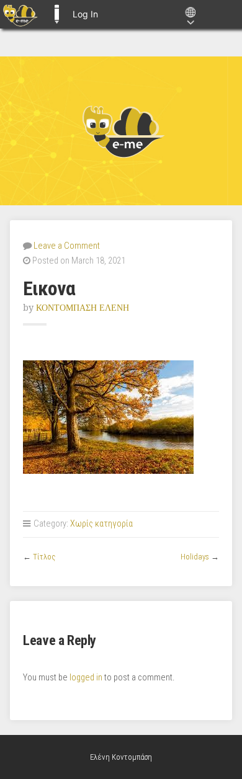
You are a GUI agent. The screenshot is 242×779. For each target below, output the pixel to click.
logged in (85, 677)
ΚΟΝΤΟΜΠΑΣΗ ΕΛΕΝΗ (82, 308)
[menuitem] (20, 14)
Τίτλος (44, 556)
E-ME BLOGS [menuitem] (56, 14)
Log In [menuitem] (85, 14)
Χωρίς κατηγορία (101, 524)
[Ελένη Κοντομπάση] (121, 131)
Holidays (195, 556)
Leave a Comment (67, 246)
